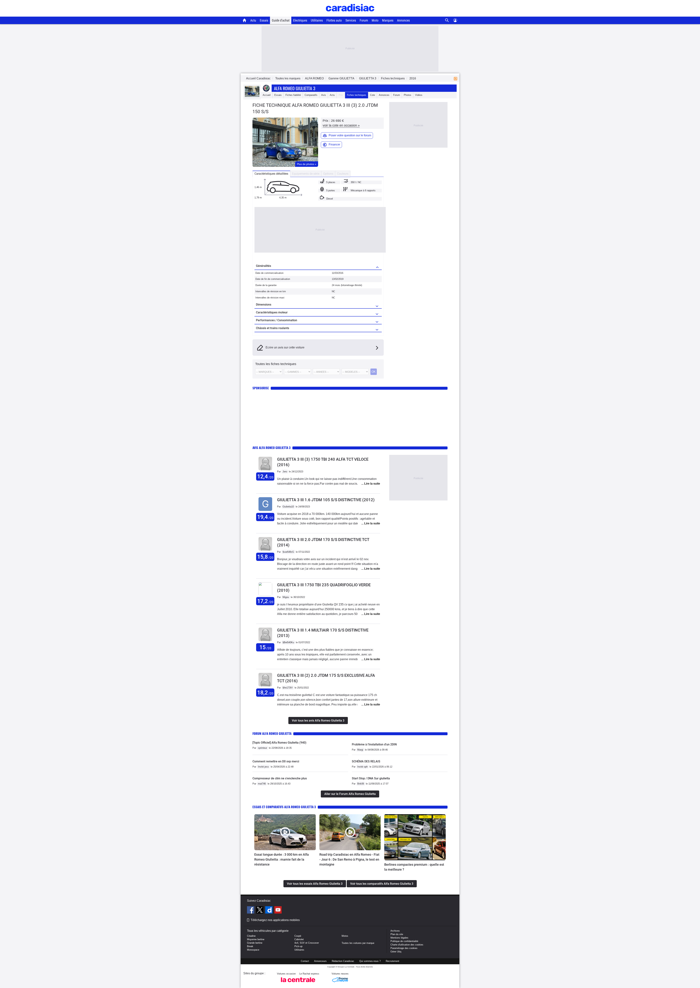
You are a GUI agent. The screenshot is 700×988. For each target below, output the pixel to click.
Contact (305, 961)
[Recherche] (447, 20)
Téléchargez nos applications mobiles (275, 920)
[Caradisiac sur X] (260, 910)
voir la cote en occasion (341, 125)
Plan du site (396, 934)
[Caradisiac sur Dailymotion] (269, 910)
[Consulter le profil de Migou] (265, 595)
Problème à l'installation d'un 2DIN (374, 744)
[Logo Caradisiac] (350, 14)
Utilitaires (317, 20)
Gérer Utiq (395, 951)
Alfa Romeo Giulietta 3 (294, 88)
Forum (364, 20)
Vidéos (418, 95)
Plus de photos (306, 164)
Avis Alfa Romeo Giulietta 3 (271, 447)
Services (350, 20)
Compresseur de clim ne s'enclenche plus (279, 778)
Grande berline (254, 942)
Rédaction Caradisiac (343, 961)
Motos (345, 936)
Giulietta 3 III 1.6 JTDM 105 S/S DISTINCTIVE (326, 500)
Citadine (251, 936)
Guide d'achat (280, 20)
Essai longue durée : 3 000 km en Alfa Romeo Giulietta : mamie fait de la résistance (281, 859)
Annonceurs (320, 961)
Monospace (253, 949)
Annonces (403, 20)
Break (250, 946)
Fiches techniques (356, 95)
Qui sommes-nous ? (370, 961)
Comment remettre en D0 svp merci (275, 761)
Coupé (297, 936)
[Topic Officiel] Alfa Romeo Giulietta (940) (279, 742)
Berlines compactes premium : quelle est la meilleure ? (414, 867)
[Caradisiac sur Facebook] (251, 910)
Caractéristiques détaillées (271, 173)
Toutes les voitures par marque (358, 943)
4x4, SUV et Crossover (306, 942)
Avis (323, 95)
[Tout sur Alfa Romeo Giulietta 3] (252, 96)
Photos (407, 95)
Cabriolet (299, 939)
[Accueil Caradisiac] (244, 20)
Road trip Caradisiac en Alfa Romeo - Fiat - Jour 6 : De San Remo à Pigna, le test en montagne (349, 859)
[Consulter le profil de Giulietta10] (265, 511)
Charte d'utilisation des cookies (406, 944)
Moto (375, 20)
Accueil (267, 95)
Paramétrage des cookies (403, 948)
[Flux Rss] (456, 78)
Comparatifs (311, 95)
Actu (253, 20)
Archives (395, 930)
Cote (372, 95)
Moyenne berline (255, 939)
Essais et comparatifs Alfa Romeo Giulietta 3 (284, 807)
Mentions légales (399, 937)
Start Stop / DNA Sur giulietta (371, 778)
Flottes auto (334, 20)
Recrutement (392, 961)
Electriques (300, 20)
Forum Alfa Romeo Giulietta (271, 733)
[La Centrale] (298, 983)
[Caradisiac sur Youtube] (278, 910)
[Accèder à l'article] (285, 832)
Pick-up (298, 946)
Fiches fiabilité (293, 95)
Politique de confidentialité (404, 941)
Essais (264, 20)
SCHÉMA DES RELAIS (366, 761)
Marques (387, 20)
